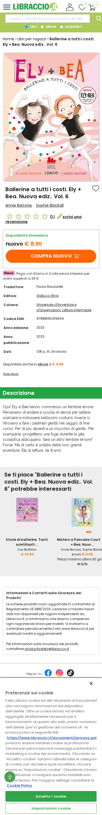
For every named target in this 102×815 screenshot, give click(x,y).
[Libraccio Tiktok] (70, 675)
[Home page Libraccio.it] (35, 9)
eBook (50, 26)
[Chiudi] (91, 683)
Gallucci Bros (47, 295)
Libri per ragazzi (31, 39)
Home (8, 39)
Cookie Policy (19, 785)
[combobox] (47, 18)
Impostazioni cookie (51, 808)
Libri (33, 26)
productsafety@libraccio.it (47, 648)
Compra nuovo (51, 255)
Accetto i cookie (51, 796)
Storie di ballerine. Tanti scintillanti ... (27, 542)
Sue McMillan (27, 550)
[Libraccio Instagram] (59, 675)
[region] (51, 746)
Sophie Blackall (50, 205)
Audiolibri (73, 26)
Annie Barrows (18, 205)
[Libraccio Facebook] (48, 675)
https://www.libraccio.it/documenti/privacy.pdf (52, 737)
